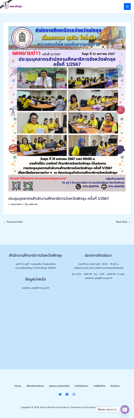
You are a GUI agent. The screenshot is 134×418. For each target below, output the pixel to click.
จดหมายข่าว (16, 204)
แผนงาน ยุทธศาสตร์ (59, 386)
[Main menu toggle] (127, 6)
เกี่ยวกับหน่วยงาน (35, 386)
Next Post (123, 222)
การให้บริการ (99, 386)
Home (18, 386)
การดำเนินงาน (81, 386)
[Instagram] (73, 394)
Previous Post (13, 222)
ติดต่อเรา (115, 386)
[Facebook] (67, 394)
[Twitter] (60, 394)
